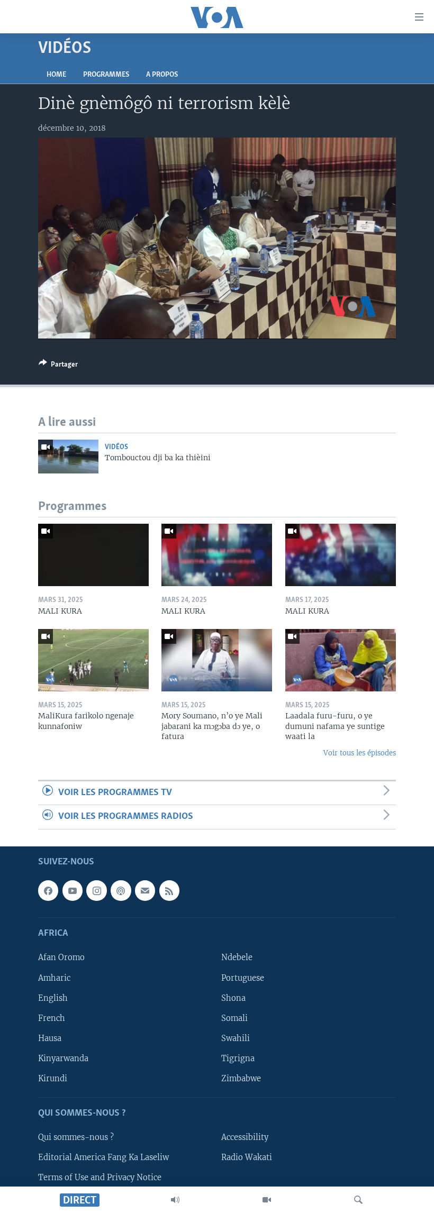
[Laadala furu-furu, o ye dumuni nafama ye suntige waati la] (340, 660)
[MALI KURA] (93, 555)
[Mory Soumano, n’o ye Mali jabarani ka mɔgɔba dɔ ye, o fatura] (216, 660)
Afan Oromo (61, 957)
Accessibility (244, 1137)
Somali (234, 1018)
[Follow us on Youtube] (72, 890)
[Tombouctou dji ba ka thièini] (68, 456)
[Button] (58, 366)
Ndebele (236, 957)
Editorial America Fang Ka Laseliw (103, 1157)
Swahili (235, 1038)
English (53, 997)
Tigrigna (238, 1058)
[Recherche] (358, 1200)
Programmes (106, 75)
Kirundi (52, 1078)
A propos (162, 75)
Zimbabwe (241, 1078)
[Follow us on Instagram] (96, 890)
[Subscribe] (145, 890)
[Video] (267, 1200)
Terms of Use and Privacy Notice (99, 1177)
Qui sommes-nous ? (76, 1137)
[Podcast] (121, 890)
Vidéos (116, 447)
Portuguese (242, 977)
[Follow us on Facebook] (48, 890)
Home (56, 75)
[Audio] (175, 1200)
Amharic (54, 977)
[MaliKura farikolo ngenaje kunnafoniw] (93, 660)
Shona (233, 997)
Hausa (49, 1038)
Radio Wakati (246, 1157)
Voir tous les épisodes (359, 753)
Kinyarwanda (63, 1058)
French (51, 1018)
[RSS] (169, 890)
